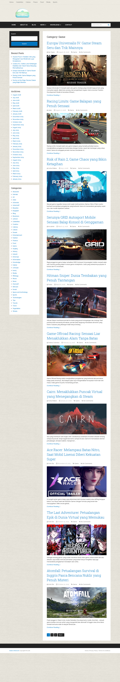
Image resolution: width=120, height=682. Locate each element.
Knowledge (55, 25)
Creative (15, 224)
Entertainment (17, 235)
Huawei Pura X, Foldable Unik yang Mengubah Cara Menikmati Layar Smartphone (24, 59)
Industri (15, 254)
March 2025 (16, 141)
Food (42, 2)
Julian (50, 110)
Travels (15, 303)
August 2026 (17, 95)
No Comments (86, 52)
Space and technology (20, 292)
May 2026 (16, 103)
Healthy (15, 249)
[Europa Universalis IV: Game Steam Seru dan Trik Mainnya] (77, 70)
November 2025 (18, 119)
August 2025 (17, 127)
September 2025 (18, 125)
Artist (14, 200)
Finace (35, 2)
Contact (68, 25)
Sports (55, 2)
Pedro (50, 284)
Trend (15, 306)
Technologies (17, 297)
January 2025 (17, 146)
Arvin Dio (51, 463)
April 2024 (16, 171)
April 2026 (16, 106)
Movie (15, 278)
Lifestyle (16, 268)
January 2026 (17, 114)
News (42, 25)
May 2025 (16, 135)
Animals (15, 194)
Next (60, 635)
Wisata (15, 311)
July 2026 (16, 97)
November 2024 (18, 152)
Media (48, 2)
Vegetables (16, 308)
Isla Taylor (51, 52)
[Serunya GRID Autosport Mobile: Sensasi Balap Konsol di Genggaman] (77, 244)
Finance (15, 240)
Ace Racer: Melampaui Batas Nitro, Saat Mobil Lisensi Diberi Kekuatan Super (73, 454)
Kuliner (15, 265)
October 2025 (17, 122)
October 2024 (17, 154)
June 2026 (16, 100)
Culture (28, 2)
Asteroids (16, 202)
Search (109, 25)
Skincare (15, 287)
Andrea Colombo (53, 342)
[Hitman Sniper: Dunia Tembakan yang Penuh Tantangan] (77, 302)
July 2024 (16, 163)
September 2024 (18, 157)
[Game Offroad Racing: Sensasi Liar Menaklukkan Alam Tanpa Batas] (77, 360)
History (15, 251)
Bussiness (16, 216)
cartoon (15, 219)
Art (14, 197)
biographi (16, 211)
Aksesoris (16, 192)
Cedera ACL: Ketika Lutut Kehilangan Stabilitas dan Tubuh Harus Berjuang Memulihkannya (25, 66)
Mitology (15, 276)
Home (11, 2)
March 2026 (16, 108)
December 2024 (18, 149)
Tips (14, 300)
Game (75, 52)
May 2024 (16, 168)
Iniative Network (14, 650)
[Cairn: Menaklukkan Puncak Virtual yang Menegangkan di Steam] (77, 419)
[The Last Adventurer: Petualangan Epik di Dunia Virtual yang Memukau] (77, 540)
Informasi (16, 257)
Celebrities (19, 2)
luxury (15, 270)
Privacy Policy (93, 650)
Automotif (16, 205)
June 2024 (16, 165)
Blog (34, 25)
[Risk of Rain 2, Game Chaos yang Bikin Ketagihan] (77, 186)
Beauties (15, 208)
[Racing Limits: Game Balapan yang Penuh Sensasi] (77, 128)
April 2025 (16, 138)
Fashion (15, 238)
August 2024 (17, 160)
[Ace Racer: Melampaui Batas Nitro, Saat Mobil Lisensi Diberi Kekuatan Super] (77, 481)
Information (16, 259)
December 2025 (18, 116)
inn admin (51, 226)
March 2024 (16, 173)
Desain (15, 232)
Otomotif (16, 284)
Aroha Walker (52, 168)
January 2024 (17, 179)
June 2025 (16, 133)
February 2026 (17, 111)
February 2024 (17, 176)
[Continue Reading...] (53, 95)
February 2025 (17, 144)
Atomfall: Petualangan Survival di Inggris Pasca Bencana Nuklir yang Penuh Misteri (74, 575)
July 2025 (16, 130)
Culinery (15, 227)
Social (15, 289)
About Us (23, 25)
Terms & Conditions (104, 650)
